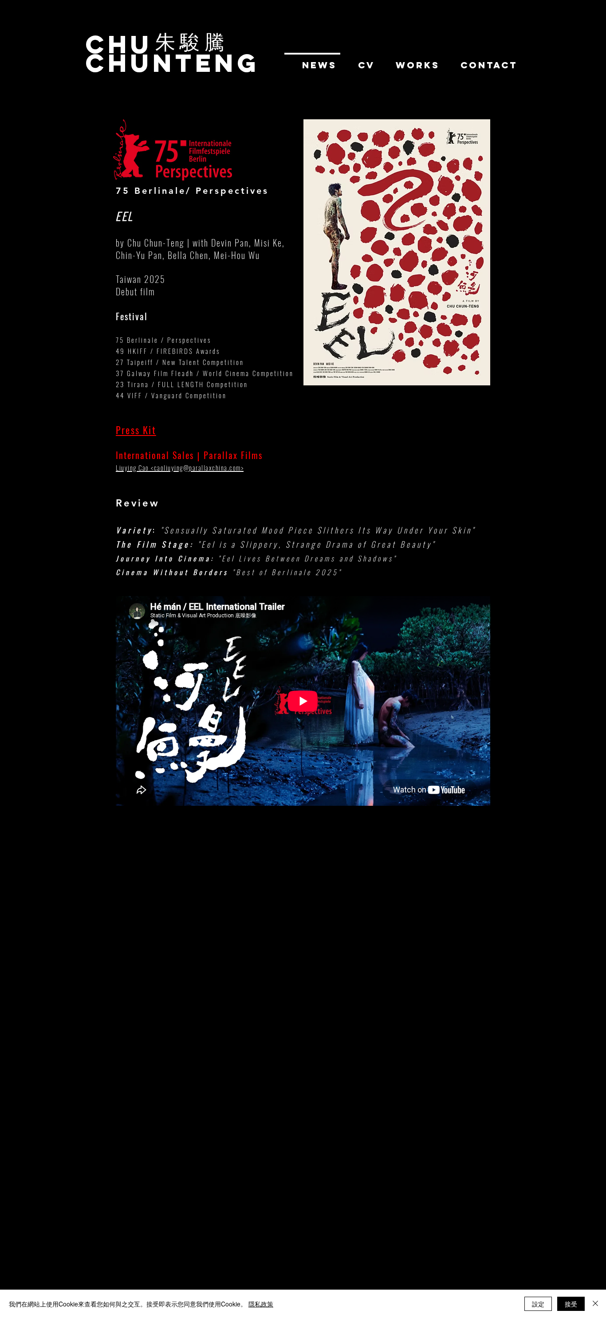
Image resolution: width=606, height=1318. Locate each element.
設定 (538, 1303)
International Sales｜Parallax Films (189, 455)
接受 (571, 1303)
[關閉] (595, 1304)
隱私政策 (260, 1303)
